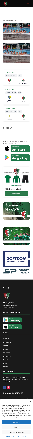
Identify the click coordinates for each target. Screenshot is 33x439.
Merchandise (7, 356)
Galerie (5, 363)
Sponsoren (6, 353)
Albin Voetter (9, 20)
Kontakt (5, 367)
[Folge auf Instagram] (8, 387)
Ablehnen (16, 427)
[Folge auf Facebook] (4, 387)
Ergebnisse (6, 349)
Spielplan (7, 127)
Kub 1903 (6, 360)
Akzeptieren (16, 422)
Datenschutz (18, 436)
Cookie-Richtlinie (9, 436)
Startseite (6, 339)
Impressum (25, 436)
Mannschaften (7, 342)
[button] (30, 402)
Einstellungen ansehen (17, 432)
